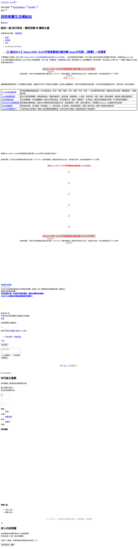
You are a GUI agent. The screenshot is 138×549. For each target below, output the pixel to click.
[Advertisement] (69, 131)
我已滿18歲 (5, 545)
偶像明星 (18, 33)
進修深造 (17, 337)
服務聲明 (89, 519)
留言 (17, 331)
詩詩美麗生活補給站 (16, 17)
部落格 (7, 40)
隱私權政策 (81, 519)
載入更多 (4, 345)
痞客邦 (13, 331)
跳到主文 (4, 23)
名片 (7, 43)
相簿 (7, 38)
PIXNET (52, 519)
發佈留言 (4, 358)
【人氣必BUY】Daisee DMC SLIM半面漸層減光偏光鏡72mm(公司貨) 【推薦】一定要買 (55, 51)
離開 (12, 545)
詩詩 (2, 318)
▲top (3, 340)
